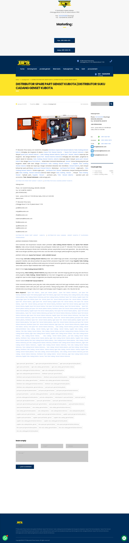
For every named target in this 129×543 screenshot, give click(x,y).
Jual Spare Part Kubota (22, 394)
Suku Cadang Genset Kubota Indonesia (33, 347)
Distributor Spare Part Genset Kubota (67, 304)
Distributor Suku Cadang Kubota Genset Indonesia (52, 354)
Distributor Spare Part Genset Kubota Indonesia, (41, 324)
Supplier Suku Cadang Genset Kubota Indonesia (52, 345)
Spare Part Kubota (33, 292)
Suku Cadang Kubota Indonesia (34, 297)
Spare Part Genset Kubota (54, 299)
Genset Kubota (74, 166)
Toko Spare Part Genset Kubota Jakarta (65, 311)
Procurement (92, 69)
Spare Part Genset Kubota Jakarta (64, 317)
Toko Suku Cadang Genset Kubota (31, 331)
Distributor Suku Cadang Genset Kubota (32, 329)
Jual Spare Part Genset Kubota (72, 299)
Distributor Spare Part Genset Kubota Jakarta (65, 308)
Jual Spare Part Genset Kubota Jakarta (55, 387)
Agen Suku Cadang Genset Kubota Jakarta (53, 370)
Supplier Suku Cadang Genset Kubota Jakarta (55, 421)
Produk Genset (45, 69)
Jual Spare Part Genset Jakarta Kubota (40, 308)
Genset (68, 161)
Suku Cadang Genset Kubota (64, 326)
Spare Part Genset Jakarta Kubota (25, 400)
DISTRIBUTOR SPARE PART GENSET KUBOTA (29, 181)
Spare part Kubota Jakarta (49, 292)
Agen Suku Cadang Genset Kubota (57, 329)
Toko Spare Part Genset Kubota (54, 306)
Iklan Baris (56, 69)
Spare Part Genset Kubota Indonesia (36, 313)
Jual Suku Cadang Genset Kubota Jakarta (27, 397)
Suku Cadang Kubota (74, 295)
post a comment (26, 467)
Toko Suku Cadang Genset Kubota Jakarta (41, 340)
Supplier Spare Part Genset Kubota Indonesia (65, 315)
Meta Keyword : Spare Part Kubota (64, 397)
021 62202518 (63, 16)
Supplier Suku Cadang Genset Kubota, (61, 333)
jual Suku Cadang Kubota (51, 297)
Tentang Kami (32, 69)
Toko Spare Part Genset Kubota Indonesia (40, 326)
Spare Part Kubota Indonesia (67, 292)
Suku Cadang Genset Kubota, (31, 336)
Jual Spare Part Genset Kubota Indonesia (59, 313)
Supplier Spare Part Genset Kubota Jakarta (41, 311)
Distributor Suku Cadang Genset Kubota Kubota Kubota (37, 349)
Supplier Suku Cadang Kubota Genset (32, 356)
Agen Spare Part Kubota (61, 295)
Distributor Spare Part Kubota (29, 295)
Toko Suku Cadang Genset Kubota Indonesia (57, 356)
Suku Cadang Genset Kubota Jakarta (54, 336)
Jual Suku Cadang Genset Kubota (68, 331)
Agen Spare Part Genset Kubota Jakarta (64, 320)
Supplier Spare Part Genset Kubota (62, 301)
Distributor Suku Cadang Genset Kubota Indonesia (66, 342)
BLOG (77, 69)
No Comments (84, 104)
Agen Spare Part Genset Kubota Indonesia (39, 315)
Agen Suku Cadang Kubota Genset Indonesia (28, 373)
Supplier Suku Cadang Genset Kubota (63, 417)
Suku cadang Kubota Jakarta (76, 411)
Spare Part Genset (40, 299)
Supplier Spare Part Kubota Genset (42, 417)
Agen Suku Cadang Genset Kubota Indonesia (28, 370)
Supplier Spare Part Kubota (45, 295)
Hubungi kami (68, 69)
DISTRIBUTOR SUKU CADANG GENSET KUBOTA (58, 181)
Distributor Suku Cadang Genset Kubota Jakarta (35, 338)
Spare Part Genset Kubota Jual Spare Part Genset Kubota (32, 404)
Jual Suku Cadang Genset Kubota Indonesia (39, 342)
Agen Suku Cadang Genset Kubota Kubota (67, 349)
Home (22, 69)
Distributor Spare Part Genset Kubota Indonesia (29, 377)
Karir (83, 69)
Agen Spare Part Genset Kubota (42, 301)
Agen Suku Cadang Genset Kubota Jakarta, (62, 338)
